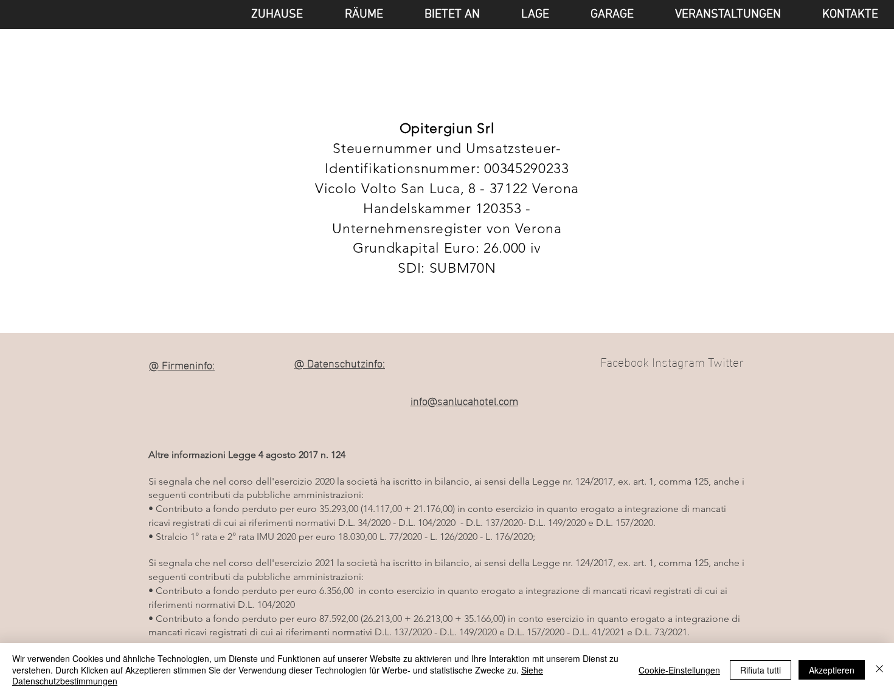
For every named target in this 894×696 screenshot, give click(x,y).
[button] (716, 14)
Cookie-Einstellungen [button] (679, 670)
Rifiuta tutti (760, 670)
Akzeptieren (831, 670)
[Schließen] (879, 669)
